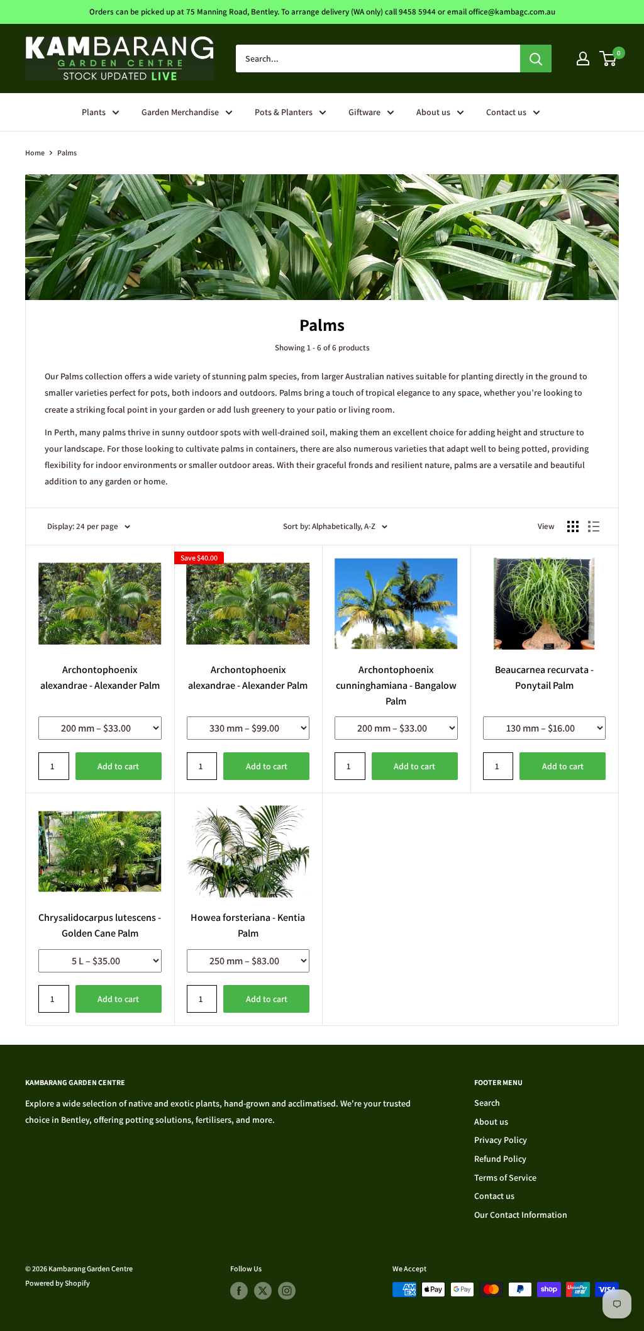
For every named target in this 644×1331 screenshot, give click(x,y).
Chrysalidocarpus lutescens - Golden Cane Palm (99, 925)
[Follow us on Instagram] (287, 1291)
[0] (608, 58)
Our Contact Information (520, 1214)
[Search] (536, 58)
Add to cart (118, 766)
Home (35, 152)
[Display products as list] (593, 526)
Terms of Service (505, 1177)
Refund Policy (500, 1158)
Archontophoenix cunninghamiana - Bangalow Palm (396, 685)
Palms (67, 152)
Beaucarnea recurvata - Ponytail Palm (544, 677)
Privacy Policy (500, 1139)
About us (433, 112)
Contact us (506, 112)
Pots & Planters (284, 112)
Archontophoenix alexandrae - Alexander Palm (100, 677)
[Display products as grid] (573, 526)
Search (487, 1102)
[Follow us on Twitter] (263, 1291)
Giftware (364, 112)
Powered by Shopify (57, 1283)
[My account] (583, 58)
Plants (94, 112)
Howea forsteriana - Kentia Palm (248, 925)
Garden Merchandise (180, 112)
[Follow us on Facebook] (239, 1291)
